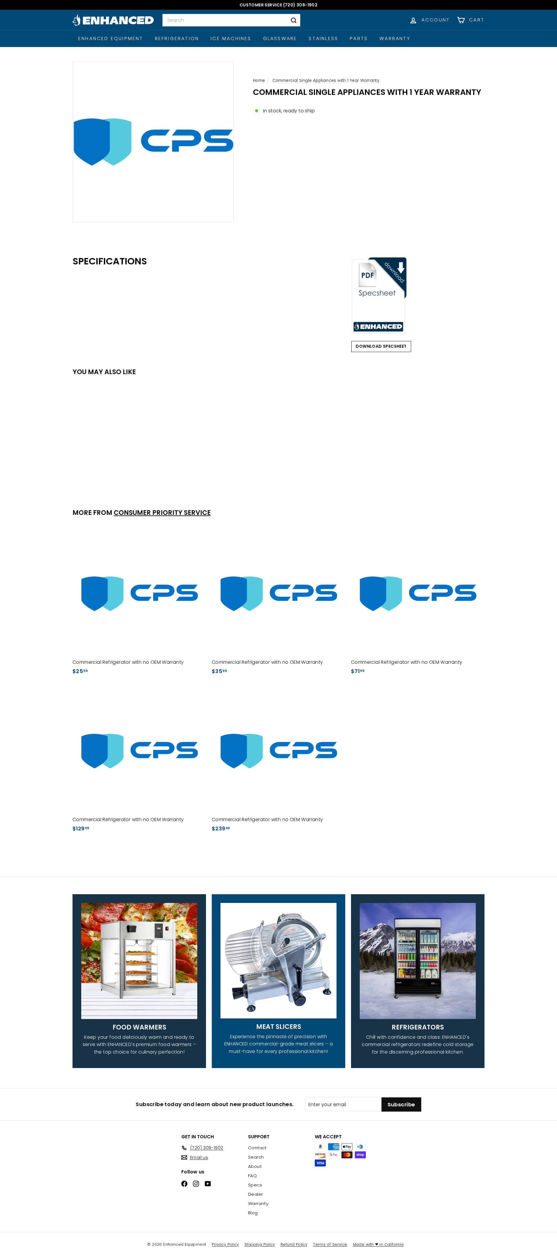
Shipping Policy (260, 1244)
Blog (253, 1213)
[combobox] (231, 20)
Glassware (280, 38)
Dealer (255, 1194)
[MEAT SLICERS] (278, 960)
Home (259, 80)
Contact (257, 1148)
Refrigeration (177, 38)
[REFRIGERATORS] (418, 961)
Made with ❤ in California (378, 1244)
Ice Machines (231, 38)
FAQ (252, 1176)
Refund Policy (294, 1244)
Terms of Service (330, 1244)
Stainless (323, 38)
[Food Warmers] (139, 961)
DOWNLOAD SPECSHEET (381, 346)
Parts (359, 38)
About (255, 1166)
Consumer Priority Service (162, 512)
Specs (255, 1185)
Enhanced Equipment (110, 38)
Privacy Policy (225, 1244)
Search (256, 1157)
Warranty (394, 38)
